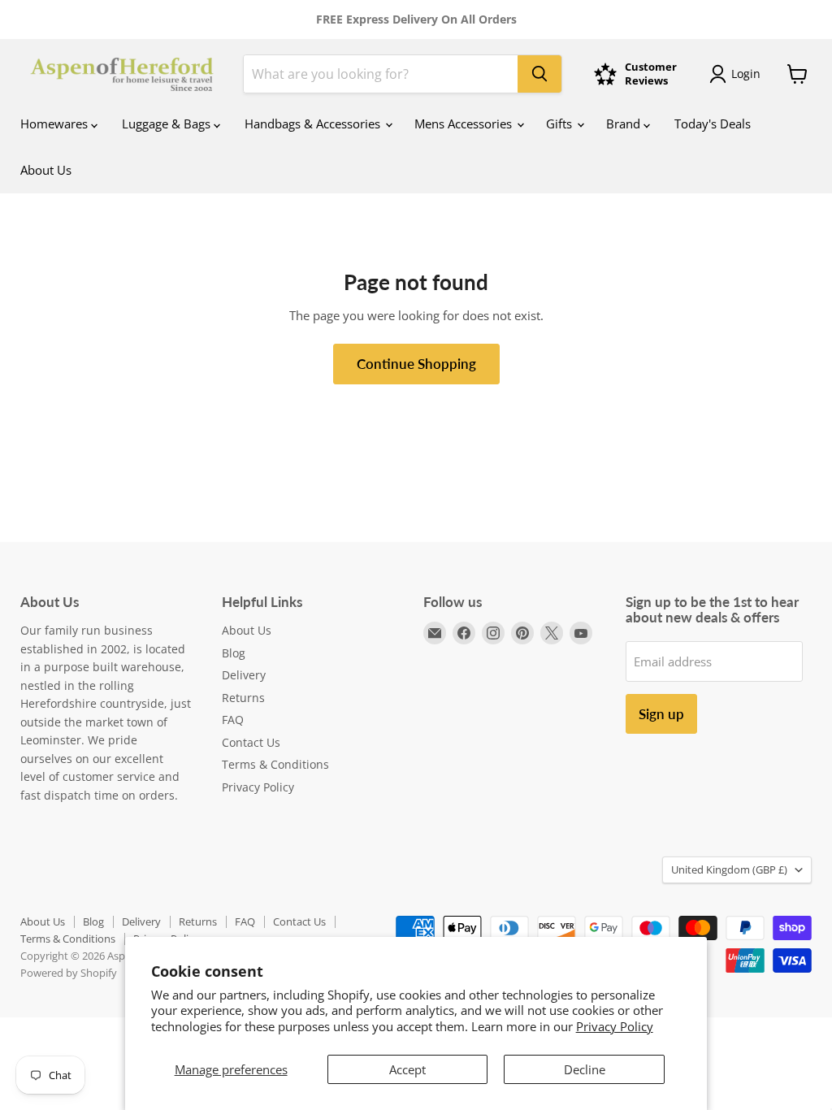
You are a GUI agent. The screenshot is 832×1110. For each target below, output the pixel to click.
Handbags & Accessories (314, 123)
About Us (46, 170)
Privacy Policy (614, 1026)
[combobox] (381, 74)
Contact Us (251, 742)
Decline (584, 1069)
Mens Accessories (464, 123)
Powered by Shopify (68, 972)
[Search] (539, 74)
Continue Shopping (416, 363)
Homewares (55, 123)
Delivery (244, 675)
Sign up (661, 713)
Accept (407, 1069)
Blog (233, 653)
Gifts (560, 123)
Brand (625, 123)
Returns (243, 697)
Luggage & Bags (168, 123)
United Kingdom (729, 869)
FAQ (233, 719)
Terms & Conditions (275, 764)
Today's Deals (712, 123)
